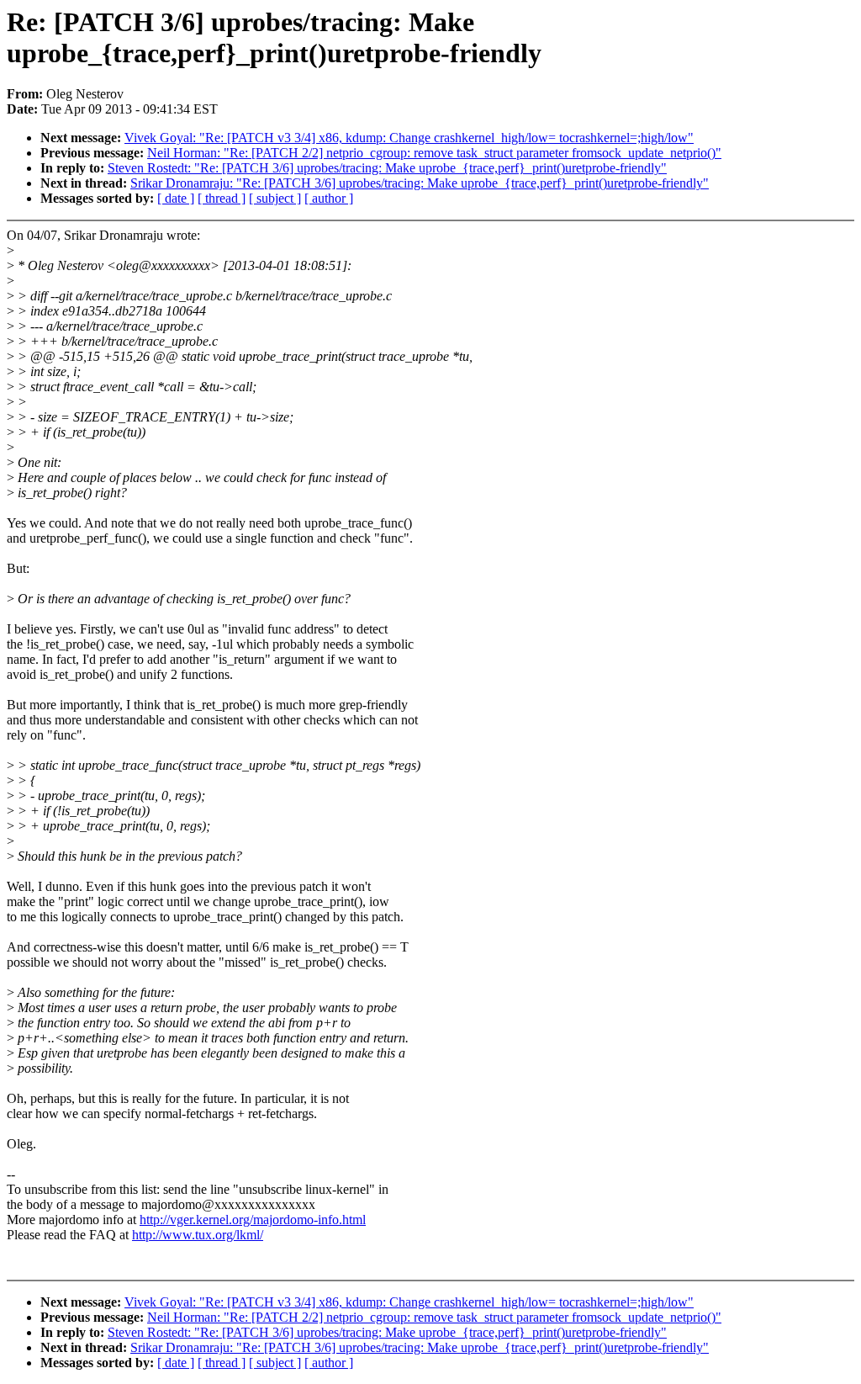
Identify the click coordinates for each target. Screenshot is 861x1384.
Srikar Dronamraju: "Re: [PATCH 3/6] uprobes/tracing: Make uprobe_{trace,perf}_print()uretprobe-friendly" (419, 183)
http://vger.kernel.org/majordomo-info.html (253, 1219)
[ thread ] (222, 198)
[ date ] (175, 198)
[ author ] (328, 198)
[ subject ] (275, 198)
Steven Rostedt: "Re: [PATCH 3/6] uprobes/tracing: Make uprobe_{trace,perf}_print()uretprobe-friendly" (387, 168)
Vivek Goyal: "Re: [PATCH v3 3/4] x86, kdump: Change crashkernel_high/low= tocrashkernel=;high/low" (409, 137)
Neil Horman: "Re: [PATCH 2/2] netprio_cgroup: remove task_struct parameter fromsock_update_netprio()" (434, 153)
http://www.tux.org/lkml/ (197, 1235)
